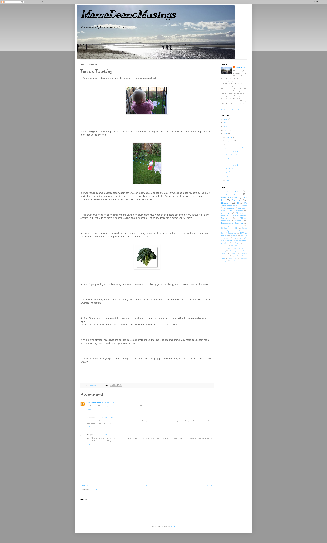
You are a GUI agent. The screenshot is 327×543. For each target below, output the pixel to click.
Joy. (233, 256)
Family (244, 206)
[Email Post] (106, 385)
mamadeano (240, 67)
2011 (225, 134)
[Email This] (111, 385)
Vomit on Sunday (231, 169)
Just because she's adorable (234, 148)
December (229, 137)
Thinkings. (235, 243)
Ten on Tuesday (231, 162)
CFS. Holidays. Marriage (239, 245)
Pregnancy (239, 211)
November (230, 141)
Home (147, 485)
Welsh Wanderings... (232, 155)
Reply (89, 410)
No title (228, 172)
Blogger (172, 526)
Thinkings (225, 203)
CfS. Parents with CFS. (229, 228)
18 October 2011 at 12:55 (104, 435)
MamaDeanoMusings (128, 14)
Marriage (234, 236)
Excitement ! (229, 158)
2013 (226, 127)
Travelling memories (240, 261)
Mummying (239, 221)
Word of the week (231, 151)
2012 (226, 130)
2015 (226, 119)
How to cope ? (226, 226)
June (228, 180)
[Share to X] (115, 385)
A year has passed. (232, 176)
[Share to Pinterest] (120, 385)
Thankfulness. (226, 213)
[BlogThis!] (113, 385)
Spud (230, 261)
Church (226, 238)
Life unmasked (229, 208)
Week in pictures (229, 198)
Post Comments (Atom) (97, 490)
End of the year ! (233, 251)
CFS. (230, 211)
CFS (237, 203)
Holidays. (233, 253)
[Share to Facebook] (118, 385)
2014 (226, 123)
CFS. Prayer (227, 248)
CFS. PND (243, 236)
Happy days (229, 194)
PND (236, 258)
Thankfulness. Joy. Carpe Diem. (232, 223)
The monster (239, 226)
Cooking (223, 251)
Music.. (230, 258)
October (229, 145)
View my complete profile (230, 109)
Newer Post (85, 485)
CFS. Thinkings (239, 248)
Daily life (236, 200)
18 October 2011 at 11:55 (109, 403)
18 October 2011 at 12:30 (104, 417)
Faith (242, 251)
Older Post (209, 485)
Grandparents (232, 233)
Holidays (223, 253)
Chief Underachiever (94, 403)
